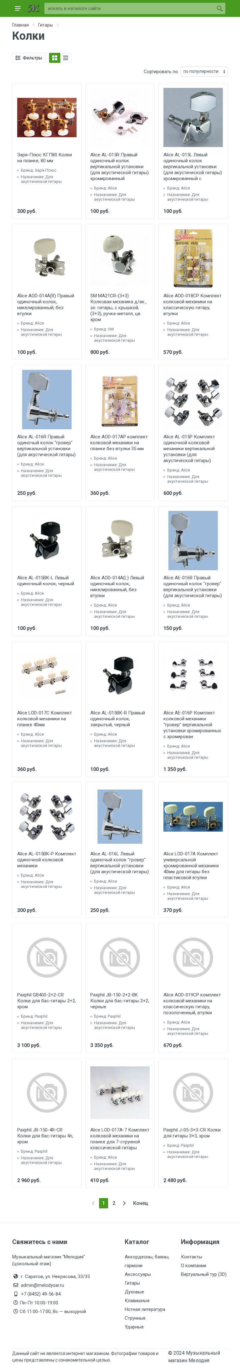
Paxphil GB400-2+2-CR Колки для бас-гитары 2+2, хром (46, 1001)
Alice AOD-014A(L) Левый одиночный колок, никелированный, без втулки (117, 586)
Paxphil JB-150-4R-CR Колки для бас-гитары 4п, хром (45, 1136)
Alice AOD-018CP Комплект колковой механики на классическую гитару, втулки (192, 304)
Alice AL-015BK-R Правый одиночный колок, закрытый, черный (117, 719)
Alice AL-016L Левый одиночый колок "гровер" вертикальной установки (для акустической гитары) (119, 862)
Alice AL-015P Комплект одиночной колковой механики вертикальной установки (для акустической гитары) (189, 448)
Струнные (135, 1318)
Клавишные (137, 1300)
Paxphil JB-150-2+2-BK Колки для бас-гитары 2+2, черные (119, 1001)
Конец (140, 1203)
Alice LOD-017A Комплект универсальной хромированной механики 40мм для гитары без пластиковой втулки (191, 865)
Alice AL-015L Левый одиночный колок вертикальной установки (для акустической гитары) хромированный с (192, 166)
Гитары (132, 1283)
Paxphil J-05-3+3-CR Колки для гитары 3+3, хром (192, 1133)
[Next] (124, 1203)
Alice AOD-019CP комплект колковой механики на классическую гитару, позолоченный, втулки (192, 1003)
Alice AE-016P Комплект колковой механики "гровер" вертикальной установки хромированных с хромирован (192, 724)
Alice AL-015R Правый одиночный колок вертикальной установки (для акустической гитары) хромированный (119, 166)
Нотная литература (145, 1309)
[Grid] (54, 58)
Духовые (134, 1292)
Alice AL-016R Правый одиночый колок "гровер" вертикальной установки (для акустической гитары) (46, 445)
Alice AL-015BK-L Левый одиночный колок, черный (45, 581)
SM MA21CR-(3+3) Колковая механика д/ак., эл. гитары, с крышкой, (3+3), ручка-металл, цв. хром (118, 307)
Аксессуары (138, 1274)
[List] (65, 58)
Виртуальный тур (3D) (204, 1274)
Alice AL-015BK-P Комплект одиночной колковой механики (46, 860)
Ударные (134, 1327)
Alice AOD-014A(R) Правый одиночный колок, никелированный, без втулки (45, 304)
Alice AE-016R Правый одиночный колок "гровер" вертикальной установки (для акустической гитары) (192, 586)
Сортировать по (161, 71)
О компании (193, 1265)
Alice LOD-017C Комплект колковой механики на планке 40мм (44, 719)
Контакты (191, 1257)
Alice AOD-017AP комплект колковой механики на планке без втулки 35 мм (119, 442)
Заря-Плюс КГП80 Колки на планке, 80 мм (44, 158)
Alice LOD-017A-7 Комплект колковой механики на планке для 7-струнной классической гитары (119, 1139)
